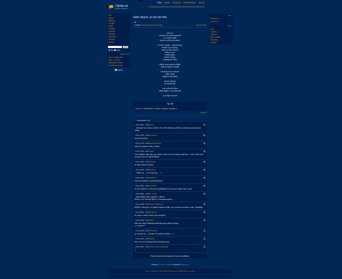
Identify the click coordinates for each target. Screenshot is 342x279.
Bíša (152, 220)
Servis (201, 2)
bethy (152, 239)
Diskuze (177, 2)
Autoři (167, 2)
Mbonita (153, 178)
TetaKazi (153, 231)
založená (177, 7)
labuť (152, 151)
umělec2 (153, 186)
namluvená (186, 7)
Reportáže (112, 37)
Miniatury (111, 21)
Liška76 (153, 212)
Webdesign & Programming (168, 271)
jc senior (153, 194)
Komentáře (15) (143, 120)
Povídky (111, 23)
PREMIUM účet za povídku (187, 271)
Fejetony (111, 31)
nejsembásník (155, 143)
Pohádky (111, 29)
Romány (111, 34)
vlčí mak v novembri (165, 264)
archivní (202, 7)
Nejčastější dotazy (115, 63)
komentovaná (167, 7)
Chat (212, 29)
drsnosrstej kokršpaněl (159, 247)
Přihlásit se (214, 19)
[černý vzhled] (141, 1)
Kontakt (213, 42)
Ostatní (111, 42)
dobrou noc (185, 264)
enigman (153, 135)
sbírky (194, 7)
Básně (110, 18)
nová (150, 7)
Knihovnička (190, 2)
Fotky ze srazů (114, 60)
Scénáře (111, 39)
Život (204, 25)
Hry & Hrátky (215, 37)
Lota (151, 125)
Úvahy (110, 26)
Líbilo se (213, 34)
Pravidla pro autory (115, 65)
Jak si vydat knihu (115, 57)
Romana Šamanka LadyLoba (152, 25)
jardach (153, 170)
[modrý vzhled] (138, 1)
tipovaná (157, 7)
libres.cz (156, 271)
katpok (152, 162)
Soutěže (213, 32)
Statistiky (214, 40)
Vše (109, 15)
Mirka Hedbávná (156, 204)
